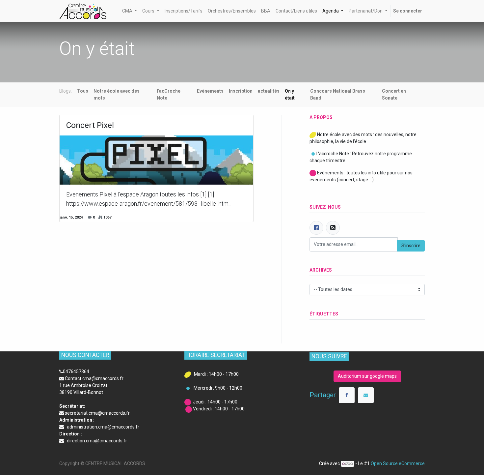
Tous (82, 91)
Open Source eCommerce (398, 463)
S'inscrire (410, 245)
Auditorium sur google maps (367, 376)
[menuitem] (183, 11)
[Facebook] (316, 228)
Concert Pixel (90, 125)
